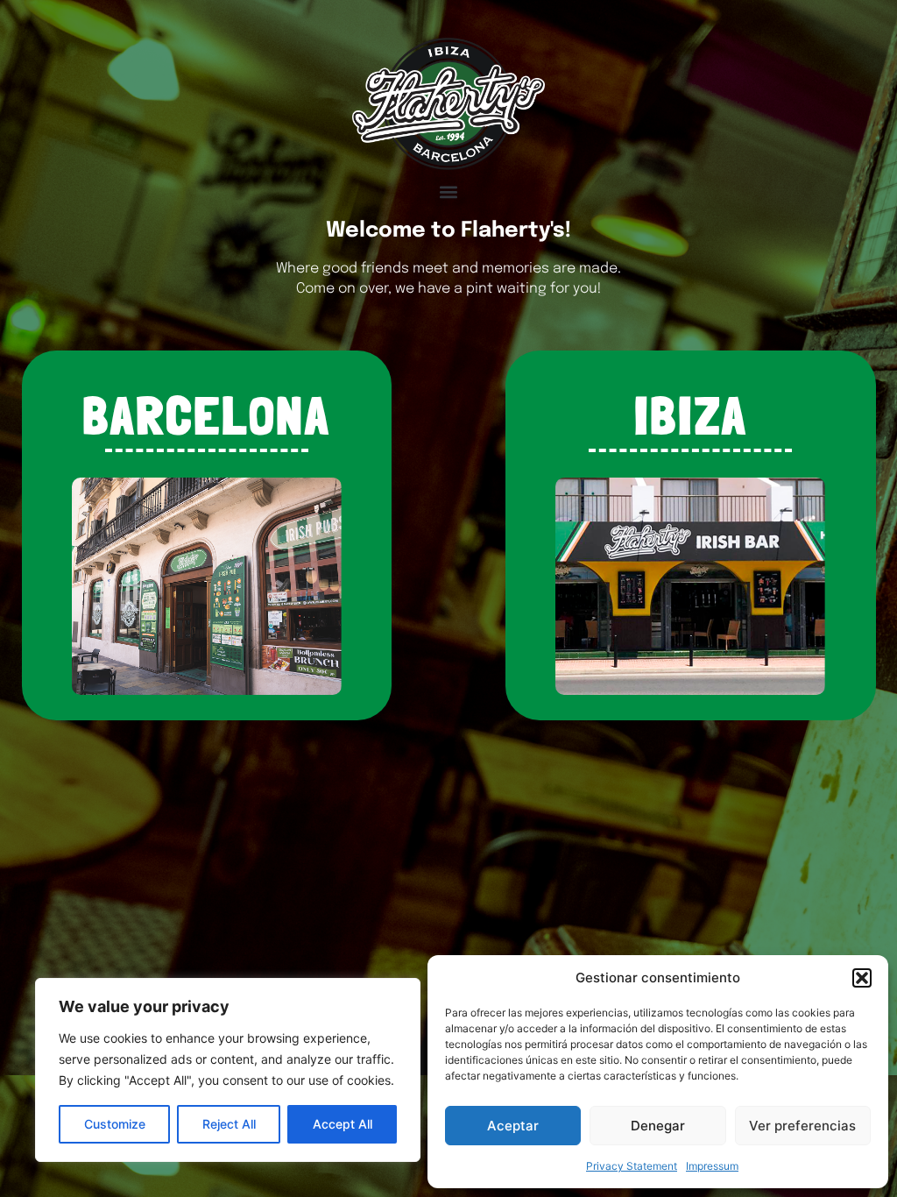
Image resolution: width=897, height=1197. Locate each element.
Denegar (658, 1125)
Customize (114, 1123)
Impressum (712, 1165)
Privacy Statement (631, 1165)
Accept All (342, 1123)
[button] (862, 978)
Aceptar (513, 1125)
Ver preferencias (802, 1125)
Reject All (229, 1123)
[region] (227, 1070)
